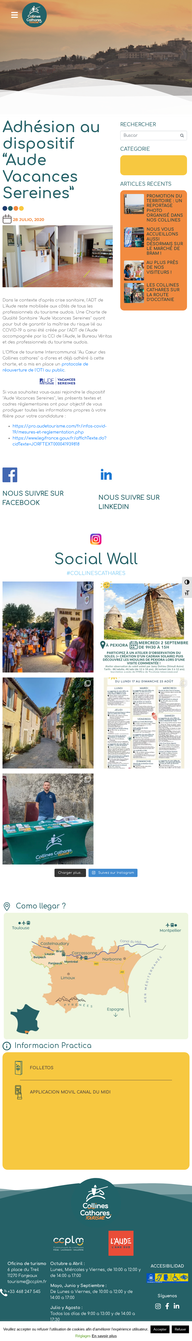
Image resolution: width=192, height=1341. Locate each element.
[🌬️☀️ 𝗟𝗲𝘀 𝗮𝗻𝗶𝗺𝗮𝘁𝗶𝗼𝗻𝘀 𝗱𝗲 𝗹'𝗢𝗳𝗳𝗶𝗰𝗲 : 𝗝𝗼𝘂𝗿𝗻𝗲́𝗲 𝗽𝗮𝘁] (144, 627)
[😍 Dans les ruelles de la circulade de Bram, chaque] (48, 723)
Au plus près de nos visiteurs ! (162, 267)
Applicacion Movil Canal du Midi (70, 1092)
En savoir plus (104, 1336)
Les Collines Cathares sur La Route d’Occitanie (163, 292)
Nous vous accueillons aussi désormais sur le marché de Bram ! (164, 241)
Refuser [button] (180, 1329)
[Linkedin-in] (177, 1306)
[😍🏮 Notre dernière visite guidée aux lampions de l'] (48, 627)
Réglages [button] (83, 1336)
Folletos (42, 1068)
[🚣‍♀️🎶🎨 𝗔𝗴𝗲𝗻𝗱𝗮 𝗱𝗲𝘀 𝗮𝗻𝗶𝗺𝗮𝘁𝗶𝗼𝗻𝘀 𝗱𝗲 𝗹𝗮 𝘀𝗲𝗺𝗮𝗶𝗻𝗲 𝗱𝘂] (144, 723)
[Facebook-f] (167, 1306)
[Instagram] (158, 1306)
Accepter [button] (160, 1329)
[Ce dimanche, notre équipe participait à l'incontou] (48, 819)
